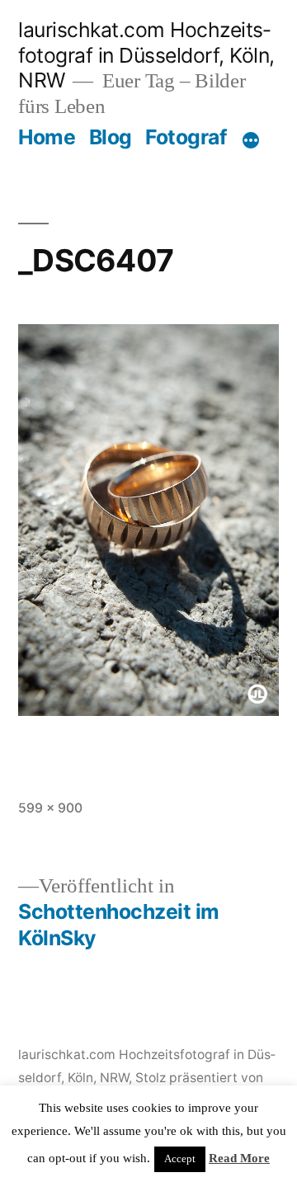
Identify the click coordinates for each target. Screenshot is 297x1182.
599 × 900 (50, 808)
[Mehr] (251, 140)
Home (46, 137)
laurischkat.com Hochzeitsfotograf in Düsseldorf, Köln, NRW (146, 54)
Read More (239, 1158)
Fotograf (186, 137)
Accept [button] (180, 1159)
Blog (110, 137)
